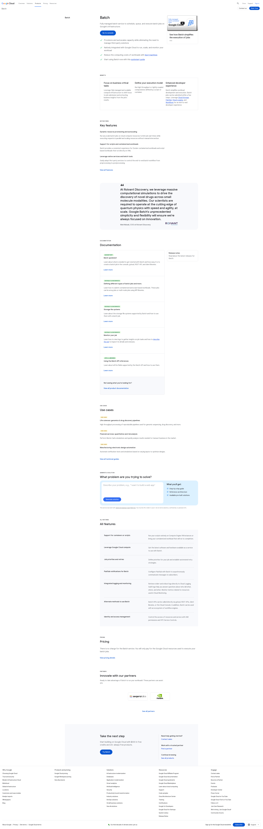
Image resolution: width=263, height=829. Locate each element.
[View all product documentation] (116, 388)
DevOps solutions (112, 800)
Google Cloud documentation (168, 777)
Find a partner (166, 749)
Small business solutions (115, 803)
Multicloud (5, 783)
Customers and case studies (11, 793)
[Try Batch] (106, 752)
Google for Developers (166, 806)
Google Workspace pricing (63, 777)
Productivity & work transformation (118, 793)
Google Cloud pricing (61, 773)
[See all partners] (148, 711)
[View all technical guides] (109, 459)
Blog (3, 803)
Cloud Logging (177, 100)
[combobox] (254, 825)
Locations (5, 790)
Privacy (15, 825)
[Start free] (254, 8)
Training (161, 800)
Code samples (163, 793)
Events (213, 783)
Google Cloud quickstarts (167, 780)
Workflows (170, 103)
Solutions (30, 3)
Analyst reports (7, 796)
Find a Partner (215, 777)
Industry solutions (112, 796)
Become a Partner (217, 780)
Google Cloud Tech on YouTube (221, 800)
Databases (110, 777)
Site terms (23, 825)
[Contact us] (242, 8)
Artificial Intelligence (113, 786)
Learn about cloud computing (168, 786)
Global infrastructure (9, 786)
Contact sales (166, 739)
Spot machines (151, 55)
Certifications (163, 803)
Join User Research (217, 806)
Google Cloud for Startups (167, 809)
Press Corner (215, 793)
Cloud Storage (183, 98)
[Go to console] (108, 33)
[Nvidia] (160, 696)
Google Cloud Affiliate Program (169, 773)
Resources (53, 3)
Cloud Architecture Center (167, 796)
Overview (21, 3)
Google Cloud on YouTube (219, 796)
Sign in (257, 3)
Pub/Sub (169, 100)
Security (109, 790)
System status (163, 813)
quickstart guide (138, 59)
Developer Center (216, 790)
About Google (6, 825)
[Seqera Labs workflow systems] (138, 696)
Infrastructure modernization (116, 773)
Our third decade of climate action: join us (124, 825)
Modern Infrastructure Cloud (11, 780)
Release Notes (163, 816)
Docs (244, 3)
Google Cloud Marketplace (167, 783)
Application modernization (115, 780)
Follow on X (214, 803)
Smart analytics (112, 783)
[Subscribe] (239, 824)
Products (38, 3)
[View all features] (106, 170)
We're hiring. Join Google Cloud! (221, 809)
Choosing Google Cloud (9, 773)
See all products (167, 758)
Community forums (217, 813)
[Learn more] (108, 269)
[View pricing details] (107, 657)
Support (250, 3)
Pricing (45, 3)
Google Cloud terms (35, 825)
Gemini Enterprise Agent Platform (126, 508)
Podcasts (214, 786)
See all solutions (112, 806)
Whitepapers (6, 800)
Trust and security (8, 777)
